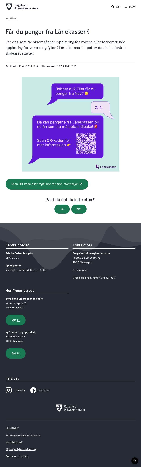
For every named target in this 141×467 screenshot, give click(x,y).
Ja (62, 209)
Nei (79, 209)
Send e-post (80, 270)
